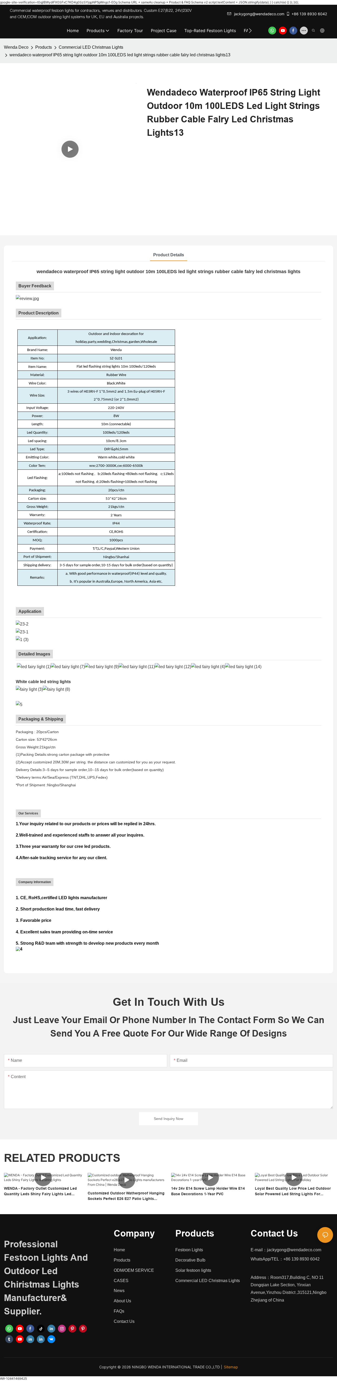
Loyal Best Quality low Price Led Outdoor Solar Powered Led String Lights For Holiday (293, 1191)
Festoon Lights (189, 1250)
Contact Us (124, 1321)
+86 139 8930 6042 (309, 14)
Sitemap (231, 1367)
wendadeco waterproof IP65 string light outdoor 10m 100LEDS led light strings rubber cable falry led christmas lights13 (119, 55)
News (119, 1290)
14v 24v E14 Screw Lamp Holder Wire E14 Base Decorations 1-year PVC (208, 1191)
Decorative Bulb (190, 1260)
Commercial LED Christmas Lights (91, 47)
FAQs (119, 1311)
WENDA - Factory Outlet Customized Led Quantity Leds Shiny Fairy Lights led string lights (40, 1191)
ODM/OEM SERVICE (134, 1270)
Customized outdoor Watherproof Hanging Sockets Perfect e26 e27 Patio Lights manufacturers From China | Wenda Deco (126, 1196)
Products (43, 47)
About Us (122, 1301)
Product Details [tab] (168, 255)
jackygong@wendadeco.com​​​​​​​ (259, 14)
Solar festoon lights (193, 1270)
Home (119, 1250)
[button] (250, 30)
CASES (121, 1280)
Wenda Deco (16, 47)
